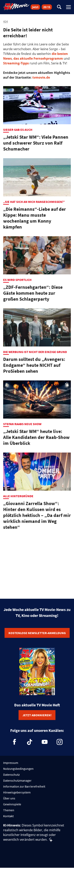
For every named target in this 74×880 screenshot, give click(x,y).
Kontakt (8, 816)
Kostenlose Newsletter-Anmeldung (37, 633)
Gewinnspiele (12, 804)
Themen (8, 810)
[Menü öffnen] (68, 7)
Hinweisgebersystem (17, 792)
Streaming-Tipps (16, 63)
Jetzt (35, 7)
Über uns (9, 798)
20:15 (46, 7)
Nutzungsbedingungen (18, 769)
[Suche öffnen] (59, 7)
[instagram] (60, 742)
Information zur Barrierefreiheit (24, 786)
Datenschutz (11, 774)
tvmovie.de (41, 77)
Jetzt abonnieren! (37, 715)
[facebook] (15, 742)
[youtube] (45, 742)
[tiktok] (30, 742)
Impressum (10, 763)
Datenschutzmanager (17, 780)
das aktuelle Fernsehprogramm (38, 58)
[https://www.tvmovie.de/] (16, 6)
